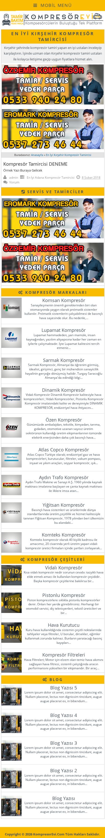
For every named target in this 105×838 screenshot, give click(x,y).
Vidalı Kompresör (63, 568)
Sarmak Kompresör (63, 360)
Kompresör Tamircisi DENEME (35, 164)
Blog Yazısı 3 (63, 743)
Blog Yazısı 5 (63, 688)
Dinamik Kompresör (63, 390)
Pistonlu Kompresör (63, 595)
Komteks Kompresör (64, 535)
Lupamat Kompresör (64, 330)
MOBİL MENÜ (55, 5)
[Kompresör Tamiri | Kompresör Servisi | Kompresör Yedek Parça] (52, 25)
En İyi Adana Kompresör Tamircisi (50, 177)
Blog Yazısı (63, 798)
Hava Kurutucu (64, 625)
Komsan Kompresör (63, 300)
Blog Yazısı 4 (63, 715)
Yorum (14, 182)
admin (13, 177)
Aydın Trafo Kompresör (63, 477)
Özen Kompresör (64, 420)
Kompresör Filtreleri (63, 655)
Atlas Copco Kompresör (63, 450)
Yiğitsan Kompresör (64, 505)
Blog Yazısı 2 (63, 770)
